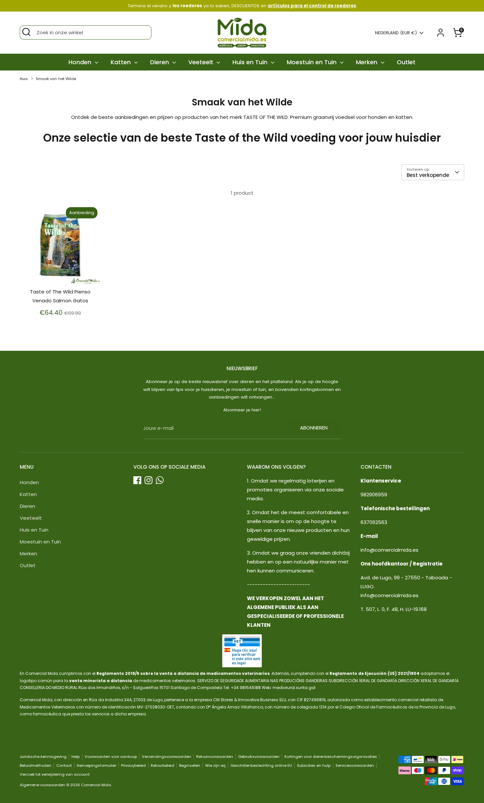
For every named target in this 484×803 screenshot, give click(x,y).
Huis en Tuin (250, 62)
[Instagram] (148, 480)
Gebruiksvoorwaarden (259, 756)
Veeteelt (201, 62)
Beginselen (189, 765)
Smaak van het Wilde (56, 78)
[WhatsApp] (160, 480)
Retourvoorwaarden (214, 756)
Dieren (160, 62)
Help (75, 756)
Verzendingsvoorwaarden (166, 756)
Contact (64, 765)
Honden (80, 62)
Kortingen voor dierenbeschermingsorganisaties (330, 756)
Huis (24, 78)
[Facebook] (137, 480)
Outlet (406, 62)
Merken (367, 62)
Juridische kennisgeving (43, 756)
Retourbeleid (162, 765)
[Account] (440, 32)
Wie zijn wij (215, 765)
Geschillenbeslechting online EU (261, 765)
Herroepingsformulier (96, 765)
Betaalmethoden (35, 765)
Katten (121, 62)
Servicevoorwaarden (355, 765)
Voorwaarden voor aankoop (111, 756)
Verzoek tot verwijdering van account (55, 774)
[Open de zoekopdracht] (26, 32)
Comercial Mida (96, 785)
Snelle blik (60, 274)
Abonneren (314, 427)
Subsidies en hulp (314, 765)
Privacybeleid (133, 765)
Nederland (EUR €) (396, 33)
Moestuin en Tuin (312, 62)
